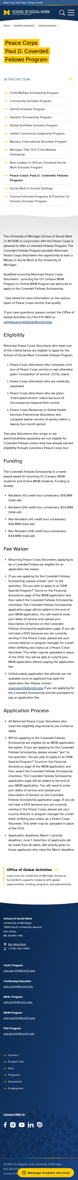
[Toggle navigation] (71, 12)
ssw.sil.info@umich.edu (18, 1002)
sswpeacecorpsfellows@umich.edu (28, 322)
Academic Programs (24, 25)
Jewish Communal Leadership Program (37, 134)
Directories (15, 1081)
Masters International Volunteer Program (38, 142)
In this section (17, 79)
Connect (13, 1055)
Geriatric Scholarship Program (31, 117)
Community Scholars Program (30, 101)
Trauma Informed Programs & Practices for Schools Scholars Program (40, 199)
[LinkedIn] (31, 1125)
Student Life (16, 1061)
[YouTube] (22, 1125)
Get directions (17, 944)
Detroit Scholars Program (27, 109)
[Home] (27, 12)
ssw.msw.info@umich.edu (25, 688)
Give (11, 1068)
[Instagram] (13, 1125)
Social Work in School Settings (31, 188)
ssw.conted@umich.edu (18, 986)
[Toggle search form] (62, 13)
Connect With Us (14, 1114)
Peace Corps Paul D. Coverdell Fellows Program (39, 178)
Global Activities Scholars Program (34, 125)
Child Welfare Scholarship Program (34, 93)
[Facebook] (5, 1125)
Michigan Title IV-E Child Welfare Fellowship (33, 152)
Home (7, 25)
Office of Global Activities (30, 870)
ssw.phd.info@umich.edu (19, 1033)
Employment (16, 1088)
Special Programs (47, 25)
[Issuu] (40, 1125)
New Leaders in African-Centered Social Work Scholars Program (38, 165)
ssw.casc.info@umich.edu (19, 970)
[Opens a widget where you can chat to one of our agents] (45, 1173)
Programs (14, 1075)
